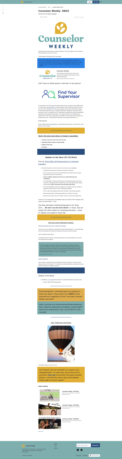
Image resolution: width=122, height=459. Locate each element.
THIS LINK (51, 375)
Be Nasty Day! (53, 124)
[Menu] (101, 2)
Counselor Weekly (42, 7)
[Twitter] (77, 449)
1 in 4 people (50, 279)
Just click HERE (50, 107)
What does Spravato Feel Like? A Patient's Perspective (52, 225)
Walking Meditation (43, 259)
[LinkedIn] (81, 449)
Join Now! (96, 2)
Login (89, 2)
